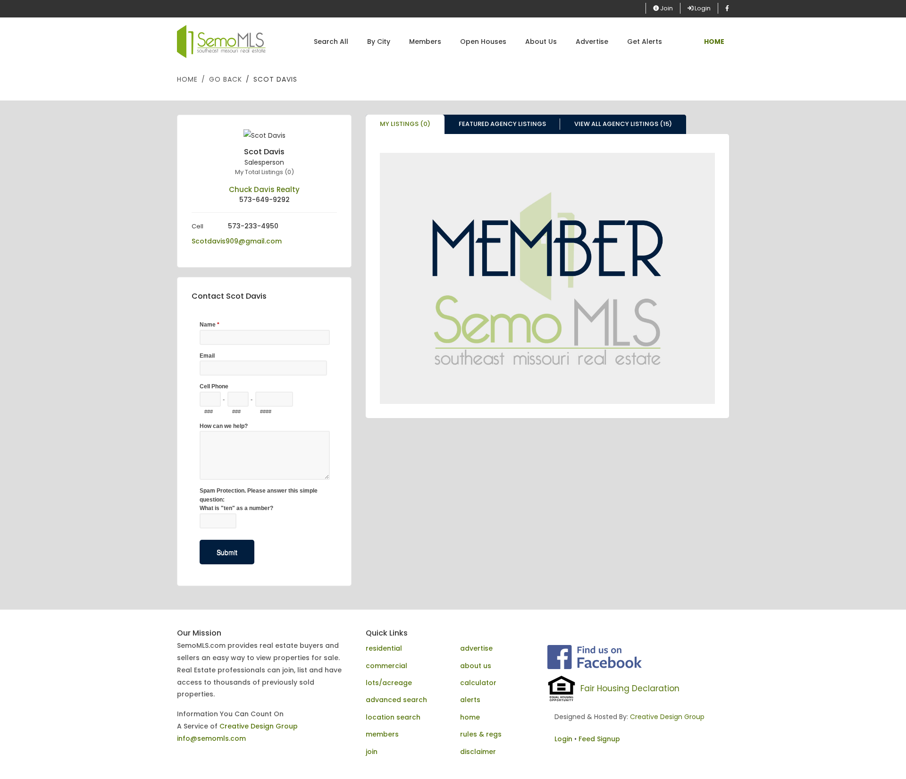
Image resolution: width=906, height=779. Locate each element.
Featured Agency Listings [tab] (502, 123)
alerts (470, 699)
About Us (541, 41)
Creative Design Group (258, 726)
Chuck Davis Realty (264, 189)
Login (702, 8)
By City (378, 41)
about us (475, 665)
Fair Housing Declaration (630, 688)
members (382, 734)
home (470, 717)
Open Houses (483, 41)
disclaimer (478, 751)
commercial (386, 665)
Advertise (592, 41)
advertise (476, 648)
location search (393, 717)
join (372, 751)
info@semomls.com (211, 738)
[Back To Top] (879, 752)
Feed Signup (599, 739)
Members (425, 41)
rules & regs (481, 734)
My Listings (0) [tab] (405, 123)
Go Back (225, 79)
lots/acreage (389, 682)
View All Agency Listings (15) (623, 123)
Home (187, 79)
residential (384, 648)
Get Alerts (644, 41)
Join (666, 8)
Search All (331, 41)
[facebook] (727, 8)
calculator (478, 682)
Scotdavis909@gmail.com (237, 241)
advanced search (396, 699)
